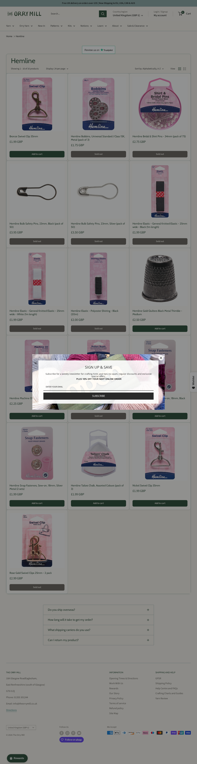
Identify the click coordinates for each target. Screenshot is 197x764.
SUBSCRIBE (98, 396)
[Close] (161, 358)
